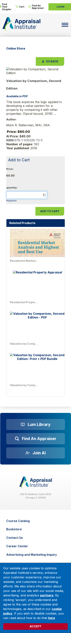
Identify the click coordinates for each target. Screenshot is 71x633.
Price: (9, 169)
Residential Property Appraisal (24, 302)
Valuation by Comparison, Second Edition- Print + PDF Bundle (24, 385)
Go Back (52, 61)
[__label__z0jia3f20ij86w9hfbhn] (35, 483)
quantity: (11, 187)
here (51, 618)
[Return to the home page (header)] (21, 24)
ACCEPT (35, 626)
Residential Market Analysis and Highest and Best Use (24, 260)
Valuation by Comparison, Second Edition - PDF (24, 343)
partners (46, 595)
